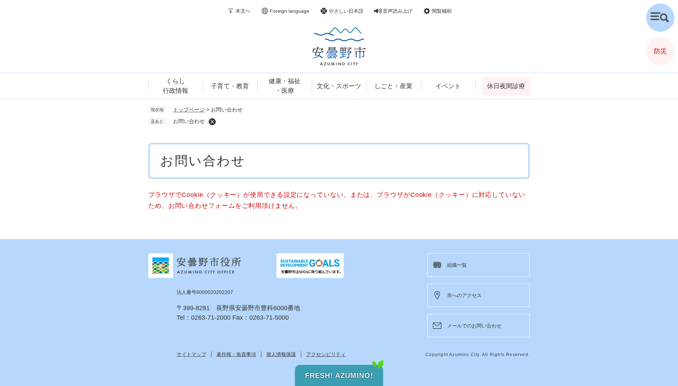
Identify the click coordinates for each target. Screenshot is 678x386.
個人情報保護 (281, 354)
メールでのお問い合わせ (474, 325)
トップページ (189, 110)
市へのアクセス (464, 295)
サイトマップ (191, 354)
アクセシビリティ (326, 354)
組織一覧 (457, 265)
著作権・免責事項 (236, 354)
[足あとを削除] (212, 121)
